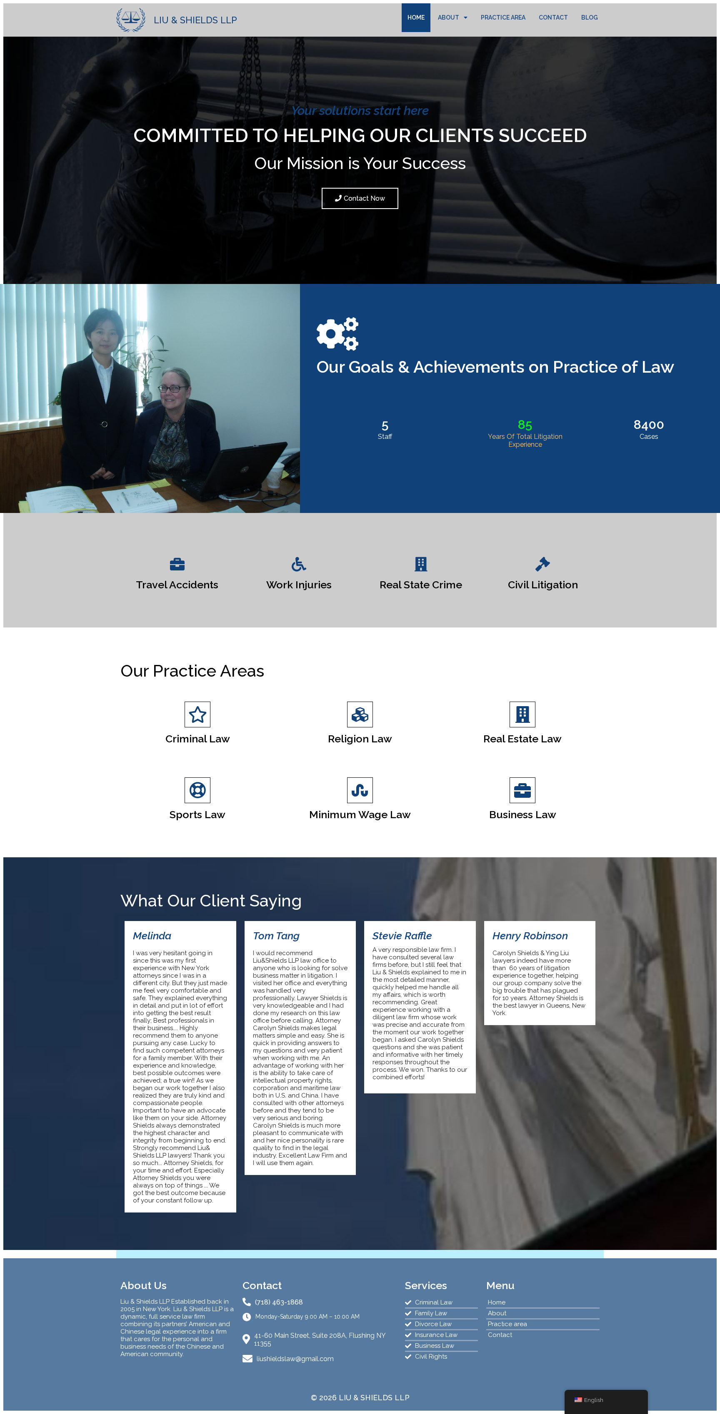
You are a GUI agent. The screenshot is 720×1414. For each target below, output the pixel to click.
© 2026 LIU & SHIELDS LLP (360, 1397)
